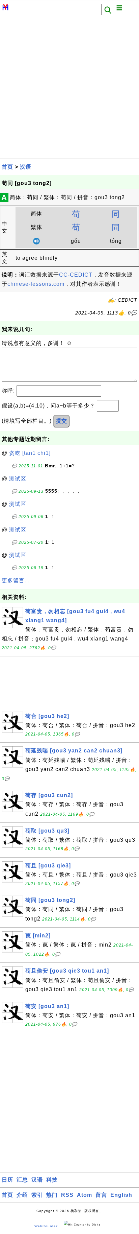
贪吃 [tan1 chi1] (30, 453)
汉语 (25, 167)
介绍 (22, 1195)
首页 (7, 167)
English (121, 1195)
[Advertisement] (69, 89)
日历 (7, 1180)
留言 (101, 1195)
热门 (52, 1195)
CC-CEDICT (75, 275)
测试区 (17, 479)
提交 (61, 421)
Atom (84, 1195)
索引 (37, 1195)
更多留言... (16, 580)
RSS (67, 1195)
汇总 (22, 1180)
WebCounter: (46, 1226)
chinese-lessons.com (35, 284)
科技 (52, 1180)
